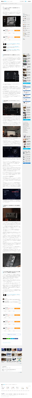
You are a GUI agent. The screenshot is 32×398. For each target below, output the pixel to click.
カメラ (27, 20)
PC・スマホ (27, 14)
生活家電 (27, 18)
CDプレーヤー (24, 127)
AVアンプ (6, 342)
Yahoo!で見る (14, 324)
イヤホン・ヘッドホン (24, 126)
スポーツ (27, 28)
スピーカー (24, 125)
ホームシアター (9, 342)
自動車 (27, 26)
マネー (27, 32)
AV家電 (27, 16)
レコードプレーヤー (24, 131)
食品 (27, 35)
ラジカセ (26, 127)
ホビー (27, 24)
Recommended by (19, 363)
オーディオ (4, 342)
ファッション (27, 30)
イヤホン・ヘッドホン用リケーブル (25, 132)
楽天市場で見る (9, 324)
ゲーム (27, 22)
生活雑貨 (27, 33)
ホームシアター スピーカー (27, 125)
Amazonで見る (5, 324)
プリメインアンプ (28, 126)
